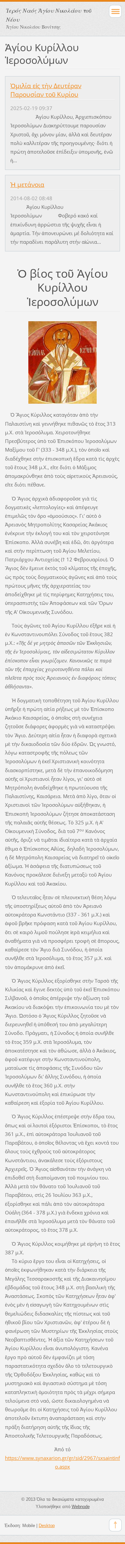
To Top (115, 1525)
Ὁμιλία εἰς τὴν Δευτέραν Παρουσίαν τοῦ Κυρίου (45, 90)
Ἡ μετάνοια (27, 184)
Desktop (47, 1525)
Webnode (81, 1506)
